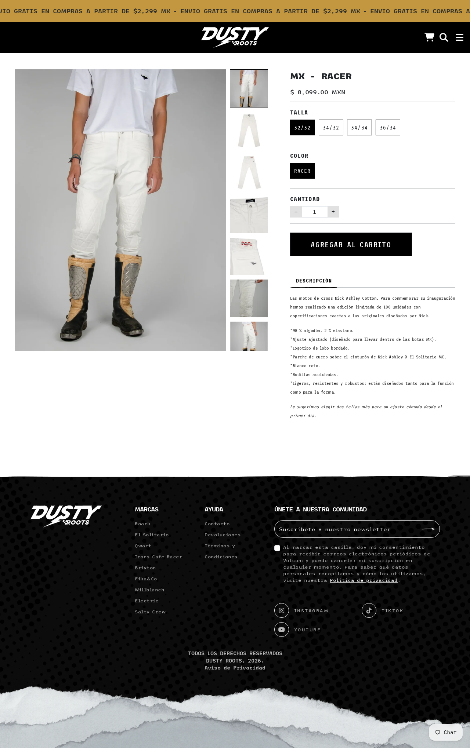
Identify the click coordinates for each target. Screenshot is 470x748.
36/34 (388, 127)
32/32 (302, 127)
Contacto (217, 523)
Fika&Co (146, 578)
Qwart (143, 545)
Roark (143, 523)
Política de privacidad (364, 580)
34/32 (331, 127)
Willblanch (149, 589)
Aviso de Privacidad (235, 668)
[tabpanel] (372, 359)
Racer (302, 171)
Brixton (145, 567)
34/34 (359, 127)
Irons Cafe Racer (158, 556)
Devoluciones (223, 534)
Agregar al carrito (351, 244)
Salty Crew (150, 611)
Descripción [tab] (314, 280)
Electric (146, 600)
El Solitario (152, 534)
